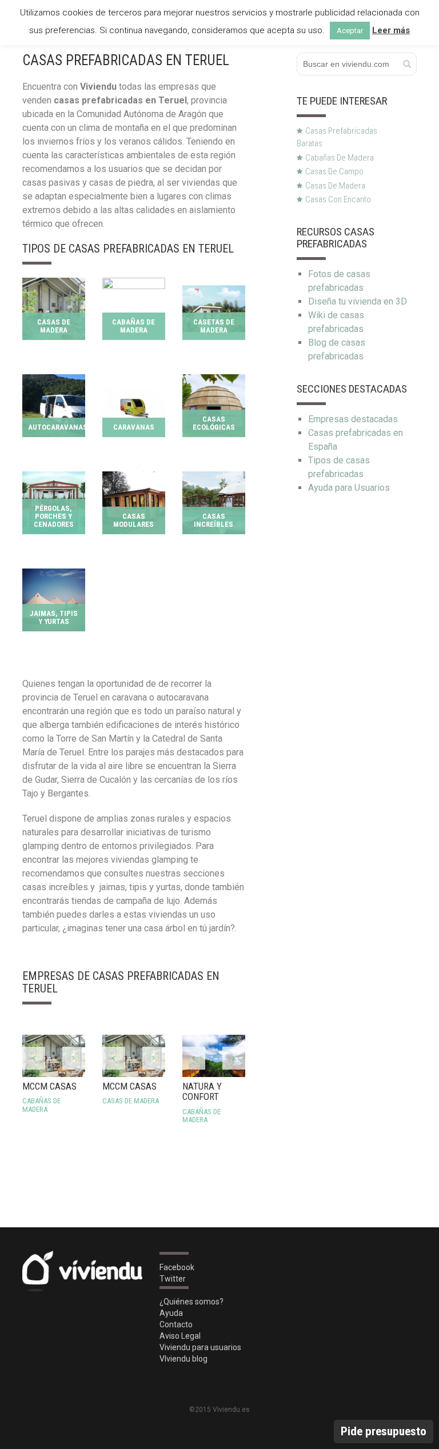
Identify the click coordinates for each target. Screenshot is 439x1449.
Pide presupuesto (383, 1431)
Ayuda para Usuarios (349, 487)
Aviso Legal (180, 1335)
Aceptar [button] (350, 30)
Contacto (176, 1324)
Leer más (391, 30)
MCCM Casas (49, 1097)
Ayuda (171, 1313)
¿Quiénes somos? (191, 1301)
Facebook (176, 1267)
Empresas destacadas (353, 419)
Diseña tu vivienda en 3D (357, 301)
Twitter (172, 1278)
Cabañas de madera (339, 158)
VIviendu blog (183, 1358)
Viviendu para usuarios (200, 1347)
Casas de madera (335, 186)
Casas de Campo (334, 171)
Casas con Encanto (338, 199)
